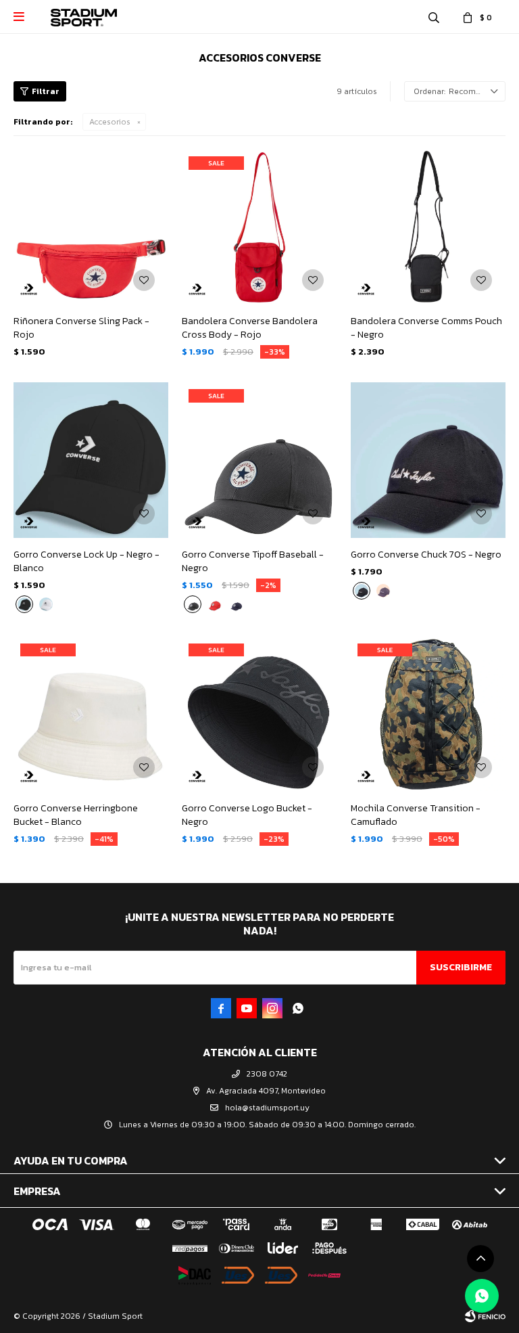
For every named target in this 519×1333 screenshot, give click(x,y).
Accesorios (109, 122)
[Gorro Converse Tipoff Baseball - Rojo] (214, 604)
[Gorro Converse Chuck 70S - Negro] (428, 459)
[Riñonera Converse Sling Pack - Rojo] (91, 227)
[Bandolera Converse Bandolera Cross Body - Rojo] (259, 227)
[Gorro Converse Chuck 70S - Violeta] (383, 591)
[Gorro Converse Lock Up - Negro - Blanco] (91, 459)
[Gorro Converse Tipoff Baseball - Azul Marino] (236, 604)
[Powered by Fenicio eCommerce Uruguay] (485, 1316)
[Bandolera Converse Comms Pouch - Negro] (428, 227)
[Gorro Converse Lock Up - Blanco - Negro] (46, 604)
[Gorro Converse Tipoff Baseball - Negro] (259, 459)
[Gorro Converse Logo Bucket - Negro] (259, 714)
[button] (434, 17)
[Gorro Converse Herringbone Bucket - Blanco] (91, 714)
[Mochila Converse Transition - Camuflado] (428, 714)
